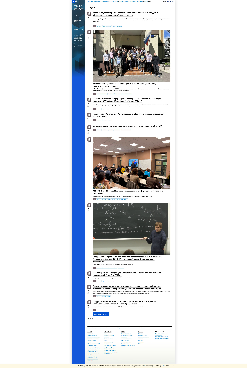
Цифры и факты (90, 333)
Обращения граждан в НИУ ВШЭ (93, 343)
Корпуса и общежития (91, 340)
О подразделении (77, 15)
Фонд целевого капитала (92, 345)
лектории (98, 199)
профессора (104, 129)
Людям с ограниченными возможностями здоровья (92, 356)
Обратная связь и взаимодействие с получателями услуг (111, 353)
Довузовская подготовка (109, 335)
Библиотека (140, 333)
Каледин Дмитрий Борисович (78, 34)
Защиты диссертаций (125, 340)
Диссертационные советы (126, 338)
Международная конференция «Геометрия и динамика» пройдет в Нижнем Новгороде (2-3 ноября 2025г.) (127, 273)
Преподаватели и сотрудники (93, 338)
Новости (143, 328)
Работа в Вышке (90, 360)
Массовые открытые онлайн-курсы (162, 338)
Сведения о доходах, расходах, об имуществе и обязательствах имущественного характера (93, 350)
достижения (99, 26)
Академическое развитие (126, 342)
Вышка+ (105, 340)
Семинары (76, 17)
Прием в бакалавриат (108, 338)
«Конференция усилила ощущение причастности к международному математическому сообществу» (124, 84)
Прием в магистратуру (108, 342)
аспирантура (120, 267)
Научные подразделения (126, 333)
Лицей (105, 333)
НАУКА (123, 331)
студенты (104, 108)
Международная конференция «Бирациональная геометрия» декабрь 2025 (127, 126)
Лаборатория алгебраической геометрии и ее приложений (128, 328)
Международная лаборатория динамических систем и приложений (119, 199)
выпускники (99, 108)
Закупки (88, 342)
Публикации (76, 29)
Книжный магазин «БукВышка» (143, 337)
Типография (140, 338)
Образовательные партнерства (110, 350)
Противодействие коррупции (93, 347)
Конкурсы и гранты (124, 343)
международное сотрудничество (124, 93)
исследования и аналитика (102, 93)
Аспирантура (106, 343)
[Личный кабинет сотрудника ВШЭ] (170, 1)
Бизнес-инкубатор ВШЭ (108, 348)
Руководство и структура (92, 335)
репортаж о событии (107, 26)
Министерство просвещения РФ (161, 336)
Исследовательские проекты (126, 335)
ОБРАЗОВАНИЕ (107, 331)
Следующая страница (100, 314)
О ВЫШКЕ (89, 331)
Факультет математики (117, 26)
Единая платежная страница (92, 358)
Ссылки (75, 26)
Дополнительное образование (110, 345)
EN (165, 1)
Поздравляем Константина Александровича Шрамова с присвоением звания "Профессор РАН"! (128, 115)
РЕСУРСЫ (140, 331)
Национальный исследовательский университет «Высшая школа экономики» (101, 328)
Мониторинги (124, 337)
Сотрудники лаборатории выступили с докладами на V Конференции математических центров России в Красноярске (124, 302)
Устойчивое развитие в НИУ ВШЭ (93, 337)
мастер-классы (117, 129)
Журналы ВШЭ (141, 342)
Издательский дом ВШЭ (142, 335)
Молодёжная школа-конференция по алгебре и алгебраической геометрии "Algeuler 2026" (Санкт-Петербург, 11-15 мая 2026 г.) (127, 100)
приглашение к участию (112, 108)
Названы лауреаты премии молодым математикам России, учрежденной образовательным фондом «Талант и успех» (126, 13)
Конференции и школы (77, 21)
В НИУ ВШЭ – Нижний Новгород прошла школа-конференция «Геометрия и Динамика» (128, 192)
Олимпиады (106, 337)
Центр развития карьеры (109, 347)
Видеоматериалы (77, 24)
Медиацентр (140, 340)
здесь (145, 365)
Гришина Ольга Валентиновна (78, 38)
